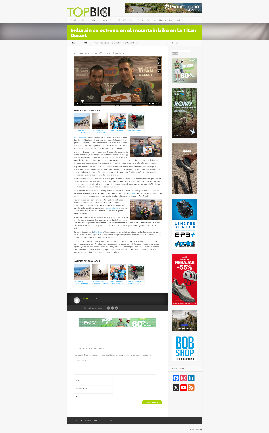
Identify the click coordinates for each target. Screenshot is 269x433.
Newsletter (98, 421)
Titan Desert (98, 232)
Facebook (112, 308)
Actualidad (75, 20)
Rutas (171, 20)
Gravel (112, 20)
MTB (124, 20)
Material (95, 20)
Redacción (86, 53)
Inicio (76, 421)
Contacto (109, 421)
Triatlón (132, 20)
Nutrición (179, 20)
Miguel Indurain (80, 137)
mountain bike (112, 208)
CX (119, 20)
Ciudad (140, 20)
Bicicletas (85, 20)
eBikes (104, 20)
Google (108, 308)
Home (74, 43)
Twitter (116, 308)
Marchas (162, 20)
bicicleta (131, 193)
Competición (151, 20)
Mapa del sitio (86, 421)
